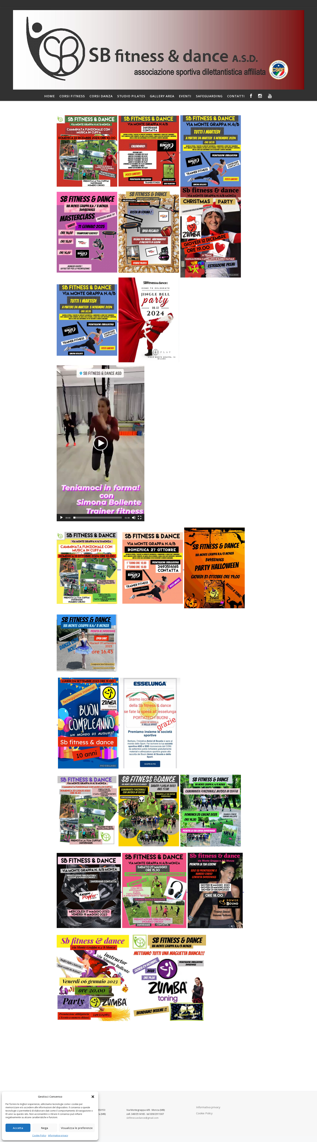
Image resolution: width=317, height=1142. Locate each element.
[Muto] (134, 517)
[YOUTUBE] (270, 96)
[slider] (97, 518)
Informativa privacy (58, 1135)
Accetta (18, 1128)
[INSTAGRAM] (260, 96)
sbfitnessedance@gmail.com (142, 1117)
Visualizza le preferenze (77, 1128)
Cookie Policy (39, 1135)
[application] (100, 443)
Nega (44, 1128)
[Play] (61, 517)
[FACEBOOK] (251, 96)
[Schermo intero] (139, 517)
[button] (93, 1097)
